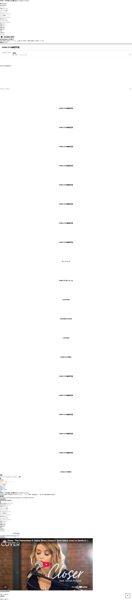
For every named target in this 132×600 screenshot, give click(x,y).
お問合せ (2, 32)
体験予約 (2, 27)
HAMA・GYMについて (6, 481)
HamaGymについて (5, 505)
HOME (1, 480)
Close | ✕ (2, 537)
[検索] (130, 89)
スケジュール (3, 12)
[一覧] (130, 54)
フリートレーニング (5, 17)
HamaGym (4, 3)
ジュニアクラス (4, 20)
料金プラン (3, 24)
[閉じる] (0, 478)
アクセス (2, 34)
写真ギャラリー (4, 8)
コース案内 (3, 15)
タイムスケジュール (5, 13)
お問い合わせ (3, 489)
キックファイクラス (5, 22)
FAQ (1, 31)
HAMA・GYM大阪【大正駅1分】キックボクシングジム (14, 0)
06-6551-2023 (8, 37)
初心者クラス (3, 19)
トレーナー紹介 (4, 10)
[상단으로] (127, 595)
